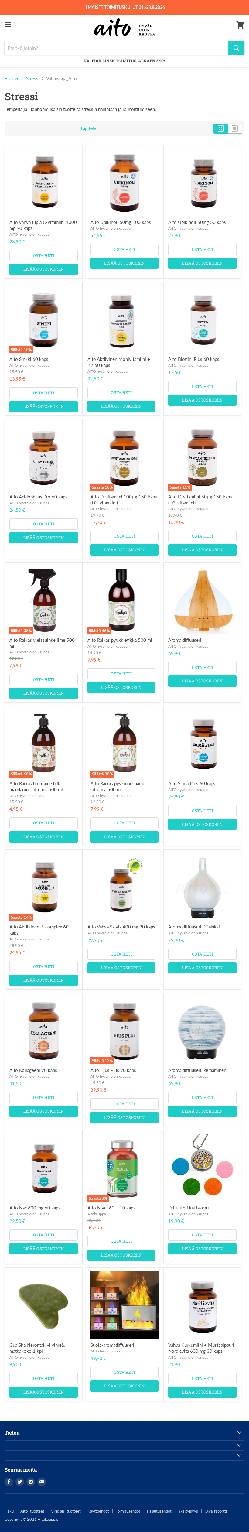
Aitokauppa (96, 1214)
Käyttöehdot (98, 1511)
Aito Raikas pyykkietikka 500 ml (119, 640)
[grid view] (220, 128)
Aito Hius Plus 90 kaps (113, 1070)
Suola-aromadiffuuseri (112, 1345)
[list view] (235, 128)
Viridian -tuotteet (66, 1511)
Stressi (32, 78)
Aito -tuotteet (32, 1511)
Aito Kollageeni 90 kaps (33, 1070)
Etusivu (12, 78)
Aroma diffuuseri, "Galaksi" (195, 926)
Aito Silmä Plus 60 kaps (191, 783)
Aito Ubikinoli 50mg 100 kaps (120, 222)
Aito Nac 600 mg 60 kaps (34, 1207)
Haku (9, 1511)
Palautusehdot (159, 1511)
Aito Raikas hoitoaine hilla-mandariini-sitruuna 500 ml (36, 786)
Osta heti (43, 255)
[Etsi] (236, 48)
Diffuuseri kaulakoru (188, 1207)
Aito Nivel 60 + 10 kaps (111, 1207)
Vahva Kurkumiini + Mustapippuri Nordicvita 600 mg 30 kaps (201, 1348)
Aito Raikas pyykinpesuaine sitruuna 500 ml (117, 786)
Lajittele (88, 128)
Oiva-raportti (216, 1511)
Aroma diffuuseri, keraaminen (197, 1070)
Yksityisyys (188, 1511)
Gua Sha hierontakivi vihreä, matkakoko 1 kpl (37, 1348)
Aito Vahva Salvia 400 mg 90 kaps (121, 926)
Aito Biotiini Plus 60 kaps (193, 359)
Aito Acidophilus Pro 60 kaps (38, 496)
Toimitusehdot (128, 1511)
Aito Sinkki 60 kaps (28, 359)
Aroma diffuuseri (184, 640)
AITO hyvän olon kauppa (29, 234)
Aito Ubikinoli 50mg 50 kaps (197, 222)
